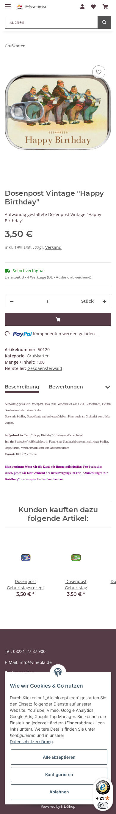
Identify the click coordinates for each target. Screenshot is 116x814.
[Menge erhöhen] (104, 301)
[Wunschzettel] (93, 7)
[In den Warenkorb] (58, 319)
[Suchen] (104, 22)
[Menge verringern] (11, 301)
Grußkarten (38, 356)
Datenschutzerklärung (31, 741)
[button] (82, 7)
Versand (53, 247)
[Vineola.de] (32, 6)
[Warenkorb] (105, 7)
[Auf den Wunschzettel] (98, 72)
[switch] (103, 805)
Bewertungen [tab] (66, 387)
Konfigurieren (59, 774)
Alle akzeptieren (59, 757)
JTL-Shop (68, 806)
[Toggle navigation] (8, 3)
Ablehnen (59, 791)
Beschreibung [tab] (22, 387)
